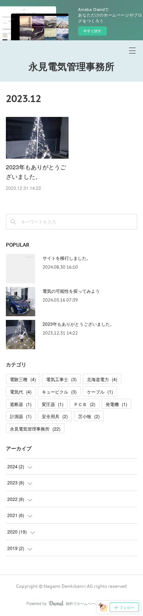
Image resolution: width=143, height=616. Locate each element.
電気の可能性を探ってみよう (71, 291)
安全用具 (55, 416)
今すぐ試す (92, 30)
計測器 (21, 416)
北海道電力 (102, 379)
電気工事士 (61, 379)
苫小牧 (89, 416)
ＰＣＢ (84, 404)
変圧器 (52, 404)
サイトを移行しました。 (67, 258)
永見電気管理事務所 (71, 66)
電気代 (21, 391)
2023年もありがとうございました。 (78, 324)
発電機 (116, 404)
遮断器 (21, 404)
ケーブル (100, 391)
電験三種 (23, 379)
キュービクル (59, 391)
